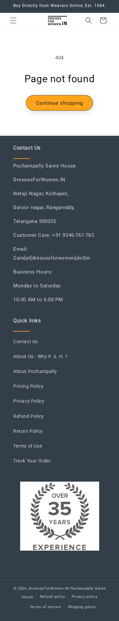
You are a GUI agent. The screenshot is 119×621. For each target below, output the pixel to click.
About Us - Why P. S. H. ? (40, 356)
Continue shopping (59, 103)
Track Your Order (32, 460)
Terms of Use (27, 446)
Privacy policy (85, 597)
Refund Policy (28, 416)
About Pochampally (35, 371)
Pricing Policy (28, 386)
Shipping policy (82, 607)
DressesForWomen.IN (49, 588)
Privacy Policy (28, 401)
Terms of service (45, 607)
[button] (13, 20)
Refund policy (52, 597)
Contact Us (25, 341)
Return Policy (28, 431)
